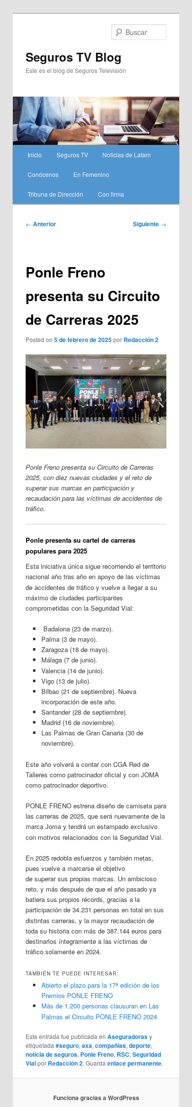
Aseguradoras (127, 1036)
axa (87, 1045)
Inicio (35, 154)
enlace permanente (134, 1063)
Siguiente (149, 223)
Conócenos (43, 174)
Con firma (111, 194)
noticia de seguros (51, 1054)
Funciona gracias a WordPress (96, 1097)
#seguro (67, 1045)
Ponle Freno (97, 1054)
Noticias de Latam (126, 154)
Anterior (41, 223)
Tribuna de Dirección (55, 194)
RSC (123, 1054)
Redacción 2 (141, 339)
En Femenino (91, 174)
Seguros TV (72, 154)
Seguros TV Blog (74, 56)
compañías (110, 1045)
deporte (140, 1045)
